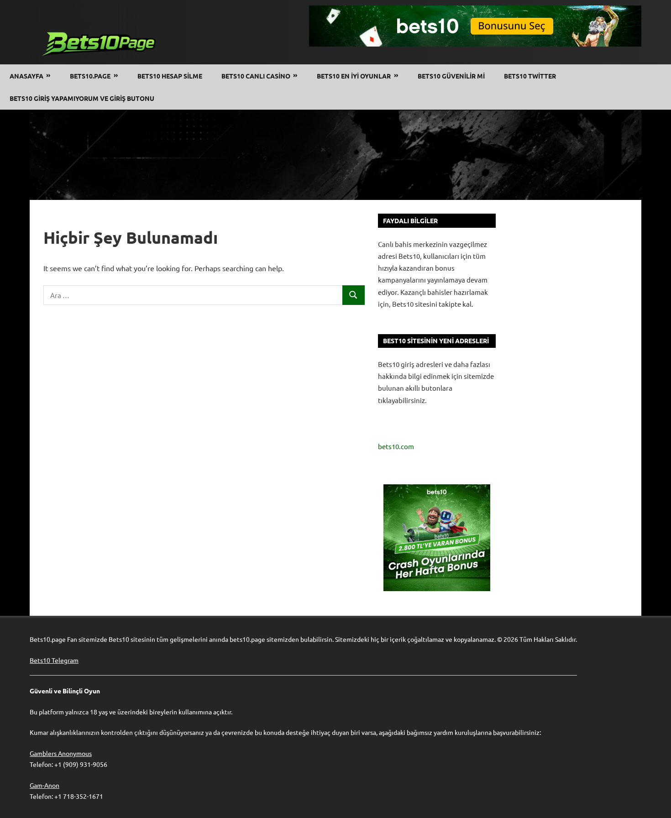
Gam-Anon (44, 785)
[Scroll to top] (655, 802)
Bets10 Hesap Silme (169, 76)
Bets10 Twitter (530, 76)
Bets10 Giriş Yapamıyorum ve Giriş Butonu (82, 98)
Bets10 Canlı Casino (255, 76)
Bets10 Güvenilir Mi (451, 76)
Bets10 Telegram (54, 660)
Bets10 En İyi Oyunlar (354, 76)
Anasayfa (26, 76)
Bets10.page (90, 76)
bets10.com (396, 446)
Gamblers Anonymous (61, 753)
